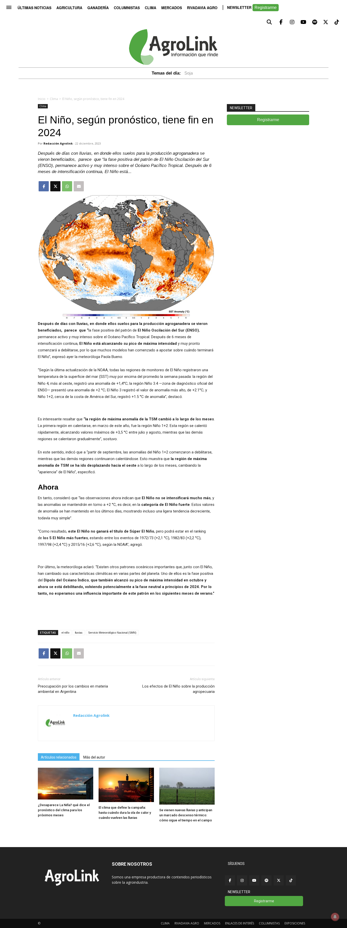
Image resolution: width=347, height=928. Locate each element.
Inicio (41, 99)
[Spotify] (266, 880)
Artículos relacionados (58, 757)
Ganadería (98, 7)
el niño (65, 632)
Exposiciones (295, 923)
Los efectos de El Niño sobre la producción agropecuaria (178, 689)
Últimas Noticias (34, 7)
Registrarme (266, 7)
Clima (150, 7)
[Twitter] (279, 880)
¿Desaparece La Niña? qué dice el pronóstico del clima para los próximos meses (64, 810)
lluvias (79, 632)
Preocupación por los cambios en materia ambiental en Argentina (73, 689)
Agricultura (69, 7)
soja (188, 73)
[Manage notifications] (335, 917)
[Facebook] (230, 880)
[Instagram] (242, 880)
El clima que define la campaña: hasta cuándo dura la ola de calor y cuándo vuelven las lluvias (125, 813)
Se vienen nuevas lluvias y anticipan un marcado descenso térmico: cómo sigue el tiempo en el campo (185, 815)
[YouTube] (254, 880)
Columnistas (127, 7)
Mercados (171, 7)
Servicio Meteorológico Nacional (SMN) (112, 632)
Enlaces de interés (239, 923)
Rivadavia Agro (202, 7)
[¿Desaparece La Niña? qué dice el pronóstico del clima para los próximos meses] (65, 798)
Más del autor (94, 757)
